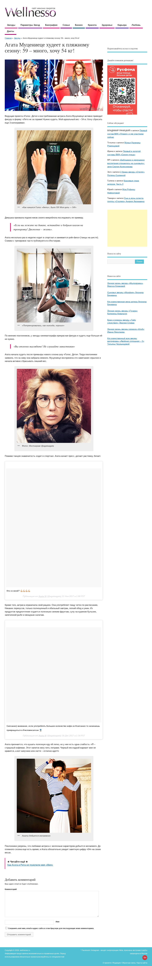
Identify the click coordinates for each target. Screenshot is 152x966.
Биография (51, 25)
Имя (57, 922)
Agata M (42, 596)
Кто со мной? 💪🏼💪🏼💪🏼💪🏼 (18, 591)
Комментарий (11, 889)
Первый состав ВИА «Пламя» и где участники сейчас (127, 133)
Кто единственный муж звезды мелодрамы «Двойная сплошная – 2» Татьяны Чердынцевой (125, 341)
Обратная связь (129, 963)
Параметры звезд (30, 25)
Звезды (11, 25)
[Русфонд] (122, 114)
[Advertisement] (127, 228)
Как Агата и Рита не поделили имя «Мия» (30, 865)
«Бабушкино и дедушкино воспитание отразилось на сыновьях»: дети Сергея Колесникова (126, 163)
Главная (8, 38)
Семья (66, 25)
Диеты (10, 31)
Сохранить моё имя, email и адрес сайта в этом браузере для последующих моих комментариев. (51, 928)
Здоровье (107, 25)
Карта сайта (142, 963)
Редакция (117, 963)
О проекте (107, 963)
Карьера (122, 25)
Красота (92, 25)
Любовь (136, 25)
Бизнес (79, 25)
